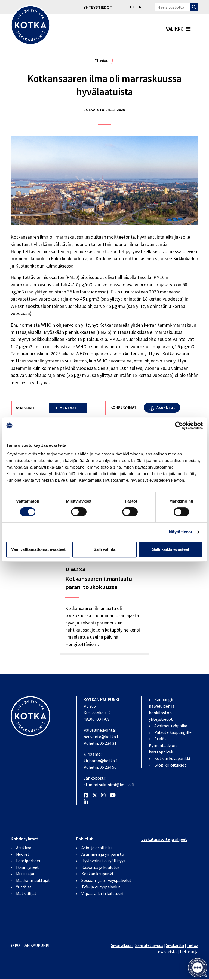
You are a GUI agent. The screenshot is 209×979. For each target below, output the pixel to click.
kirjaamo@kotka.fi (101, 760)
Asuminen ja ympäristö (102, 854)
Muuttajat (25, 873)
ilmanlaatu (68, 408)
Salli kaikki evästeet (170, 549)
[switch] (79, 511)
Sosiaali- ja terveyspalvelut (106, 880)
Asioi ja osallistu (96, 847)
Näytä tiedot (180, 532)
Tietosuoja (188, 951)
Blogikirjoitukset (170, 765)
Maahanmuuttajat (33, 880)
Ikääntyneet (27, 867)
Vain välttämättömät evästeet (38, 549)
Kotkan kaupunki (97, 873)
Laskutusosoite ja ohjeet (164, 839)
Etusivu (101, 60)
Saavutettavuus (149, 945)
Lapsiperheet (28, 860)
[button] (197, 967)
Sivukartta (175, 945)
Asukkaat (165, 407)
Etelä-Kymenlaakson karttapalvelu (163, 745)
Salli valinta (104, 549)
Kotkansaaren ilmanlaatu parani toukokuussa (98, 582)
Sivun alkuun (122, 945)
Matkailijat (26, 893)
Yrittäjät (24, 887)
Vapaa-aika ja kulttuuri (102, 893)
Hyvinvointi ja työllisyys (103, 860)
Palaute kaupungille (173, 732)
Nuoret (22, 854)
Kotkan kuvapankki (172, 758)
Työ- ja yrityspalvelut (101, 887)
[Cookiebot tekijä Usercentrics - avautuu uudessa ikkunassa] (179, 425)
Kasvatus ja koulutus (100, 867)
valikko (175, 29)
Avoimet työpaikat (171, 725)
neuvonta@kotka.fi (101, 736)
